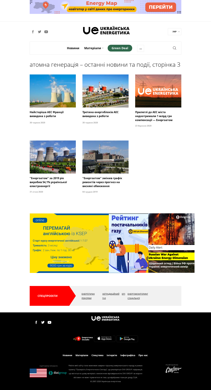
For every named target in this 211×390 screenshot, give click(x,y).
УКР (175, 31)
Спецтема (97, 355)
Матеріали (92, 48)
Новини (73, 48)
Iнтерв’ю (112, 355)
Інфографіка (127, 355)
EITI (123, 294)
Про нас (143, 355)
